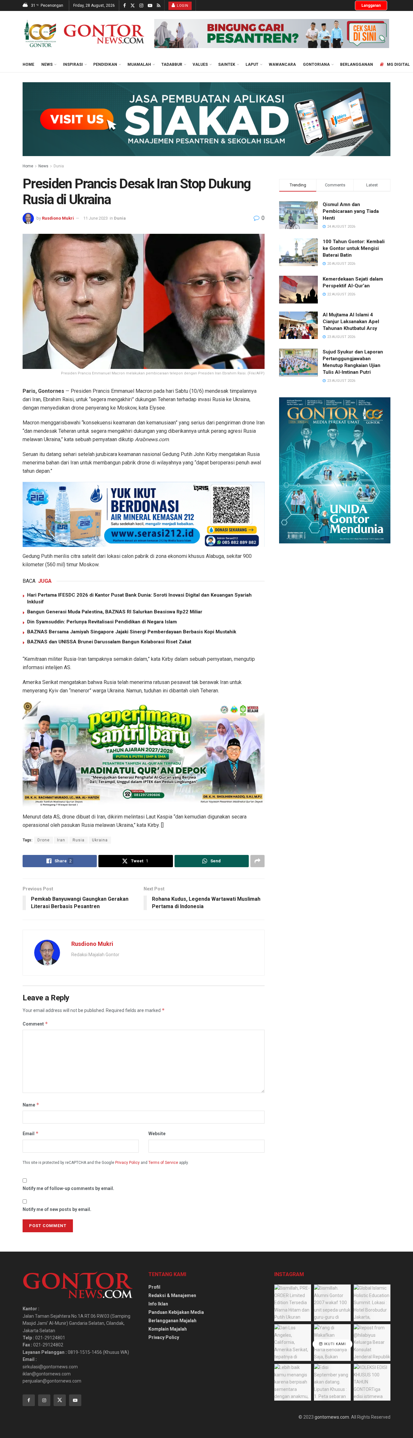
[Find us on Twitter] (132, 5)
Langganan (371, 5)
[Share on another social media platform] (257, 861)
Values (200, 64)
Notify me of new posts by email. (57, 1209)
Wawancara (282, 64)
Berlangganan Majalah (172, 1320)
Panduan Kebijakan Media (176, 1312)
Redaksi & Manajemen (172, 1295)
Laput (252, 64)
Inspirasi (73, 64)
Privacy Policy (127, 1162)
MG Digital (398, 64)
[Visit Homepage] (84, 33)
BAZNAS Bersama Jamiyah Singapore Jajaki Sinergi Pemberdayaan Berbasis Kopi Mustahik (131, 632)
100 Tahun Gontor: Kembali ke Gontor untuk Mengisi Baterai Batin (354, 248)
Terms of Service (163, 1162)
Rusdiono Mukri (58, 218)
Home (28, 64)
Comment (35, 1024)
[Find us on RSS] (158, 5)
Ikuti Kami (334, 1344)
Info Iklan (158, 1303)
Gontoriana (316, 64)
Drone (43, 840)
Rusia (79, 840)
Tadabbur (171, 64)
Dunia (59, 166)
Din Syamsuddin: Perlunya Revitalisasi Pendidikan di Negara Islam (102, 622)
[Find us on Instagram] (141, 5)
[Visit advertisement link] (271, 33)
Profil (154, 1287)
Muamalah (139, 64)
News (47, 64)
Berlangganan (356, 64)
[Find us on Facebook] (124, 5)
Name (31, 1105)
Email (31, 1133)
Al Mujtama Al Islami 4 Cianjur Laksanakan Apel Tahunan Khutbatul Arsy (351, 321)
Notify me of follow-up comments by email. (68, 1188)
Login (182, 6)
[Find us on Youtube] (150, 5)
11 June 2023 (95, 218)
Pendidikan (105, 64)
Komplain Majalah (167, 1329)
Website (157, 1133)
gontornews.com (332, 1417)
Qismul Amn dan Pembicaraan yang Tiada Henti (351, 211)
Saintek (226, 64)
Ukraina (100, 840)
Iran (61, 840)
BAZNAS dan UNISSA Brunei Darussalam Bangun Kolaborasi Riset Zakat (109, 642)
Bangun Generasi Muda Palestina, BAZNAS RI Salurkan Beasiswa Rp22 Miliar (114, 612)
